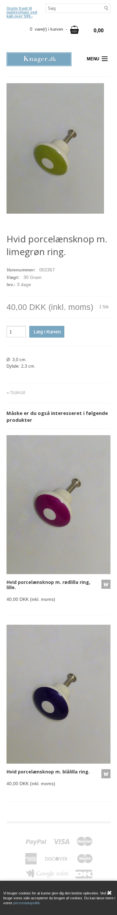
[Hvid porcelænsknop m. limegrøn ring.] (55, 148)
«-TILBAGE (15, 392)
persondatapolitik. (27, 903)
